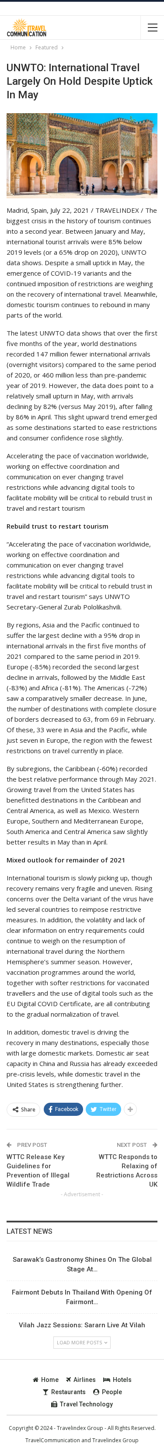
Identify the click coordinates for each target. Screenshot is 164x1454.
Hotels (122, 1379)
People (112, 1391)
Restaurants (68, 1391)
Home (50, 1379)
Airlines (84, 1379)
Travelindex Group (115, 1440)
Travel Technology (86, 1404)
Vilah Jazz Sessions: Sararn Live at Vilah (82, 1325)
